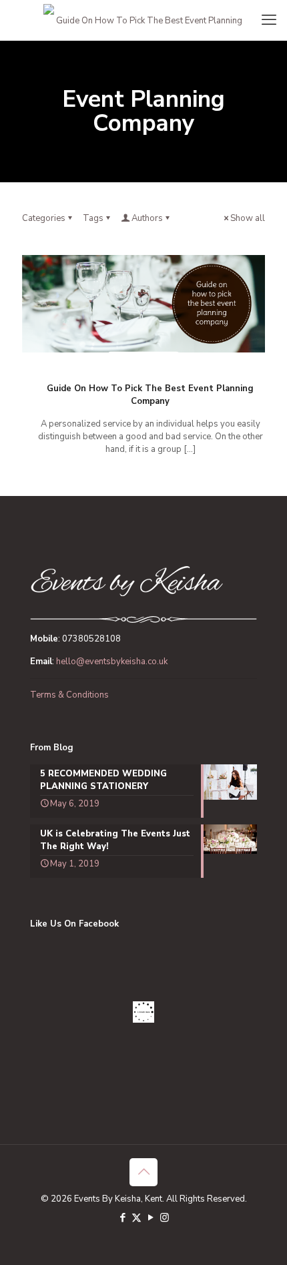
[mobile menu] (269, 20)
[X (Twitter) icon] (136, 1217)
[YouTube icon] (151, 1217)
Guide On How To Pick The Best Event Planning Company (150, 395)
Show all (247, 218)
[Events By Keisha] (143, 20)
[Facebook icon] (122, 1217)
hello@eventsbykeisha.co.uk (112, 662)
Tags (93, 218)
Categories (43, 218)
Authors (147, 218)
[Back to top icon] (143, 1172)
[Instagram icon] (165, 1217)
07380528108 (91, 639)
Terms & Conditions (69, 695)
